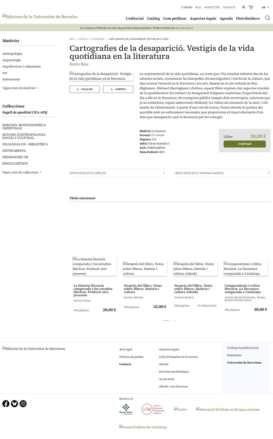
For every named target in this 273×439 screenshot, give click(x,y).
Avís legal (125, 349)
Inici (72, 39)
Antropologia (12, 53)
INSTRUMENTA (14, 150)
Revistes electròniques (174, 372)
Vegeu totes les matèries (19, 88)
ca (264, 7)
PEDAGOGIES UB (15, 157)
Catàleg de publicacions (243, 348)
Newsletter (212, 7)
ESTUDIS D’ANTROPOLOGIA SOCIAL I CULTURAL (23, 136)
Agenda (226, 18)
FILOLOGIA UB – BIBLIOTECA (25, 144)
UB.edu (187, 7)
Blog (198, 7)
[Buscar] (268, 17)
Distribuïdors (248, 18)
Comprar (244, 144)
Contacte (229, 7)
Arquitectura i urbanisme (21, 66)
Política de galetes (131, 357)
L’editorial (135, 18)
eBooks (163, 364)
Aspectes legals (203, 18)
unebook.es (185, 27)
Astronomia (11, 79)
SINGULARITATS (15, 163)
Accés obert (166, 379)
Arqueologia (11, 59)
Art (4, 72)
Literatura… (98, 39)
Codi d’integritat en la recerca (178, 357)
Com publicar (175, 18)
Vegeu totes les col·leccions (20, 172)
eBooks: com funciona (173, 386)
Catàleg (153, 18)
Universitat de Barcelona (244, 363)
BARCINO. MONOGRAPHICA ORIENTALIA (24, 126)
